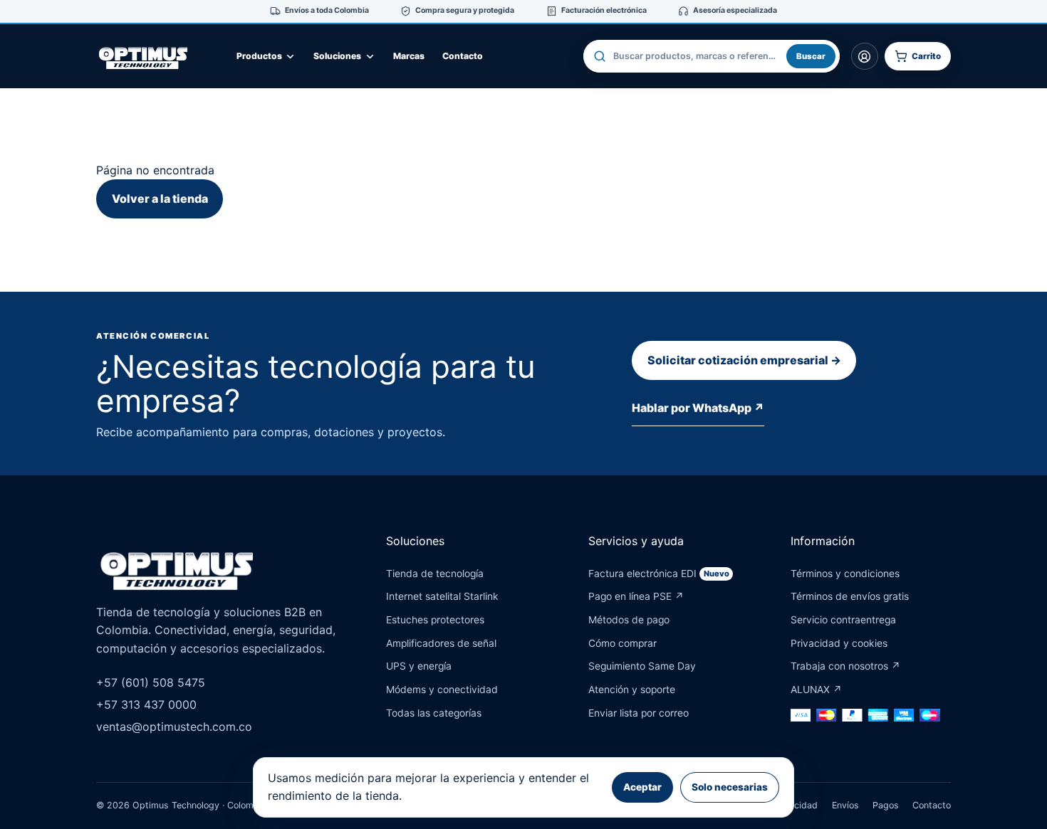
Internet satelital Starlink (442, 596)
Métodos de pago (629, 619)
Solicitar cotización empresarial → (744, 360)
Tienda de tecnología (435, 573)
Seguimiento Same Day (642, 666)
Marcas (408, 56)
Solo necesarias (730, 787)
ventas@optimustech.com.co (174, 726)
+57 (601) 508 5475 (150, 682)
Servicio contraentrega (843, 619)
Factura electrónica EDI (658, 573)
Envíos (845, 805)
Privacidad (795, 805)
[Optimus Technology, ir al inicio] (156, 56)
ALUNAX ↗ (816, 689)
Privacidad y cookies (839, 643)
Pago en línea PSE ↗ (636, 596)
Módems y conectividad (442, 689)
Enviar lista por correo (638, 713)
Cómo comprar (622, 643)
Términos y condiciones (845, 573)
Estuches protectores (435, 619)
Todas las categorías (433, 713)
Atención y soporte (631, 689)
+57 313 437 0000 (146, 704)
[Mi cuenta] (864, 56)
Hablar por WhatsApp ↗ (698, 408)
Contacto (462, 56)
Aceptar (642, 787)
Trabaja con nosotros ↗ (845, 666)
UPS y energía (419, 666)
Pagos (885, 805)
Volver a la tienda (160, 198)
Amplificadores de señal (441, 643)
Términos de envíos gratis (850, 596)
